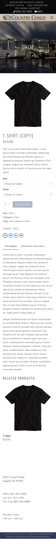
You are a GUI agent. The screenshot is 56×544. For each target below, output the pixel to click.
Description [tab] (11, 246)
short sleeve (15, 221)
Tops (16, 217)
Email (40, 11)
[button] (51, 17)
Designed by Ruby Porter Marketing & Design (33, 537)
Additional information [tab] (33, 246)
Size (5, 178)
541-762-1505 (18, 493)
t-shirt (26, 221)
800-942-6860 (22, 501)
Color (6, 189)
